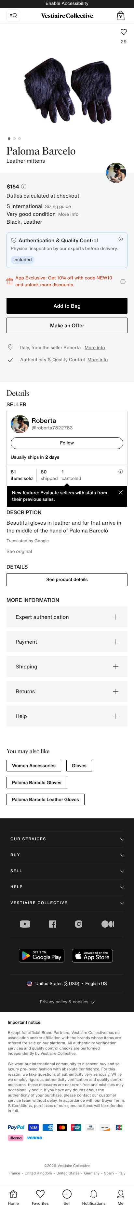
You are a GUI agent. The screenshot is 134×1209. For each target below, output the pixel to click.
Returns (25, 691)
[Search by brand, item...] (13, 15)
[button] (120, 15)
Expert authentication (42, 617)
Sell (16, 871)
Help (21, 716)
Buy (15, 855)
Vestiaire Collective (39, 903)
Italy (122, 1173)
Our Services (28, 839)
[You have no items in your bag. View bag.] (120, 15)
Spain (109, 1173)
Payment (26, 642)
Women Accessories (34, 765)
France (14, 1173)
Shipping (26, 666)
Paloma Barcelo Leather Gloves (45, 799)
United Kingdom (38, 1173)
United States (68, 1173)
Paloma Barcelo (41, 151)
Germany (92, 1173)
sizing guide (58, 206)
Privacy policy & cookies (64, 1002)
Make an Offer (67, 325)
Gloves (79, 765)
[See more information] (122, 281)
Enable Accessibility (67, 3)
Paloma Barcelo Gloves (36, 782)
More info (68, 214)
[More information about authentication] (121, 239)
